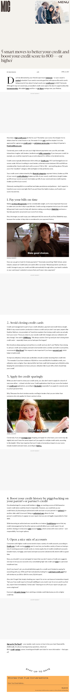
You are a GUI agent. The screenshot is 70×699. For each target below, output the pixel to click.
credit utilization (22, 176)
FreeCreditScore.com (14, 146)
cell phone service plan (41, 143)
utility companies (44, 153)
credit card (27, 143)
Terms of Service (58, 690)
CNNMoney (27, 337)
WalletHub (55, 209)
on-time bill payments (19, 204)
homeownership (12, 88)
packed (18, 80)
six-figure (40, 88)
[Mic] (5, 6)
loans (27, 88)
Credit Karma (51, 523)
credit (13, 649)
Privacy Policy (65, 690)
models (27, 546)
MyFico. (39, 446)
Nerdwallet (38, 386)
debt (56, 561)
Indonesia (49, 78)
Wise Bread (20, 350)
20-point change (20, 592)
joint (29, 529)
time (38, 505)
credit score (50, 83)
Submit (65, 688)
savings (17, 649)
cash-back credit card (56, 572)
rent (44, 140)
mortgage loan (26, 437)
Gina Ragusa (12, 72)
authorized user (38, 513)
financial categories (39, 173)
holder (39, 529)
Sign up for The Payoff (14, 644)
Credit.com (45, 160)
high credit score (20, 138)
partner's (61, 510)
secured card (57, 350)
